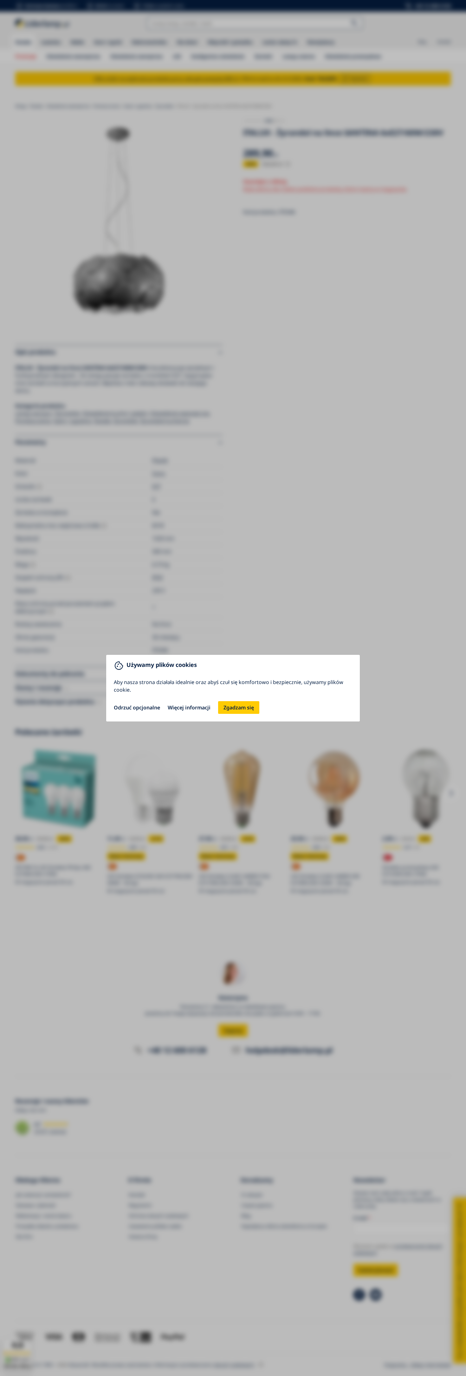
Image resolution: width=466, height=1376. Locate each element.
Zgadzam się (238, 707)
